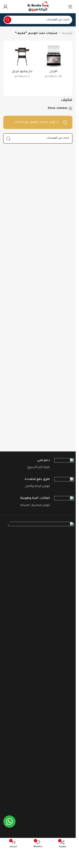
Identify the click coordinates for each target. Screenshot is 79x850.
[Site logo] (37, 6)
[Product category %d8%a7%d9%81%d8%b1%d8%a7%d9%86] (53, 63)
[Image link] (41, 687)
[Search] (7, 19)
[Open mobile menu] (70, 6)
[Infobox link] (38, 464)
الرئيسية (67, 33)
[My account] (5, 6)
